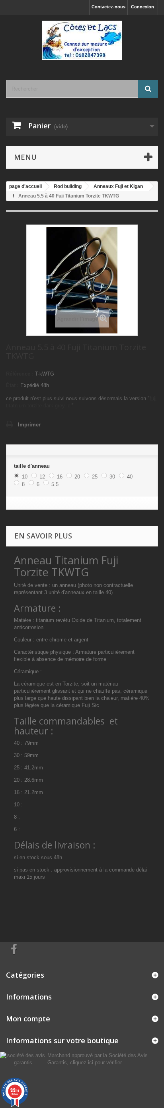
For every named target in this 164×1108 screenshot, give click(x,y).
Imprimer (29, 425)
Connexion (142, 6)
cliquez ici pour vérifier (95, 1062)
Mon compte (28, 1018)
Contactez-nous (108, 6)
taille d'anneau (32, 466)
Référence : (19, 374)
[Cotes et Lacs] (82, 40)
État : (12, 385)
